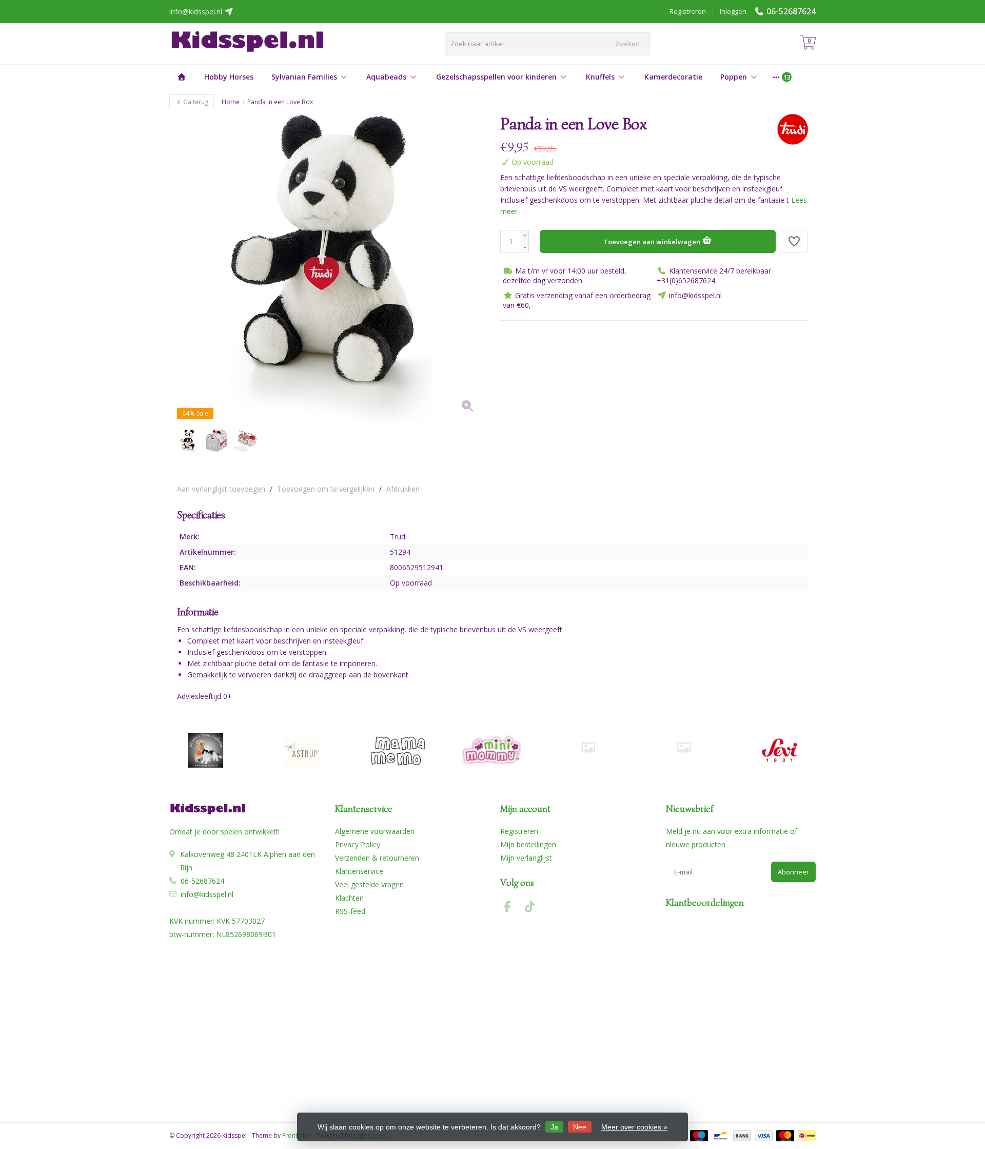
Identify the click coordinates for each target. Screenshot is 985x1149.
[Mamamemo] (397, 750)
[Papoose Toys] (683, 747)
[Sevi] (779, 750)
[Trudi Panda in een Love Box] (331, 268)
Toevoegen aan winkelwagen (652, 241)
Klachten (349, 898)
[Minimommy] (493, 750)
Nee (579, 1127)
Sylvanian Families (304, 77)
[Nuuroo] (588, 747)
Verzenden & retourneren (377, 858)
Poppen (733, 77)
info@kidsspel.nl (207, 894)
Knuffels (600, 77)
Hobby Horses (228, 77)
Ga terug (195, 102)
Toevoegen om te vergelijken (326, 489)
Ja (554, 1127)
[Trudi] (789, 129)
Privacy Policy (357, 844)
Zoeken (627, 43)
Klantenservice (359, 871)
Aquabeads (386, 77)
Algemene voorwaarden (375, 831)
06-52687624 (791, 11)
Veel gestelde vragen (369, 884)
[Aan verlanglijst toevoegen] (795, 241)
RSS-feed (350, 911)
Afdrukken (403, 489)
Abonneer (793, 872)
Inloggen (733, 11)
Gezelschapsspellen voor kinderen (496, 77)
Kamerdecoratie (673, 77)
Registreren (687, 11)
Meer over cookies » (634, 1127)
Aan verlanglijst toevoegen (221, 489)
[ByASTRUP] (301, 750)
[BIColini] (205, 750)
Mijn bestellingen (528, 844)
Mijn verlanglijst (526, 858)
